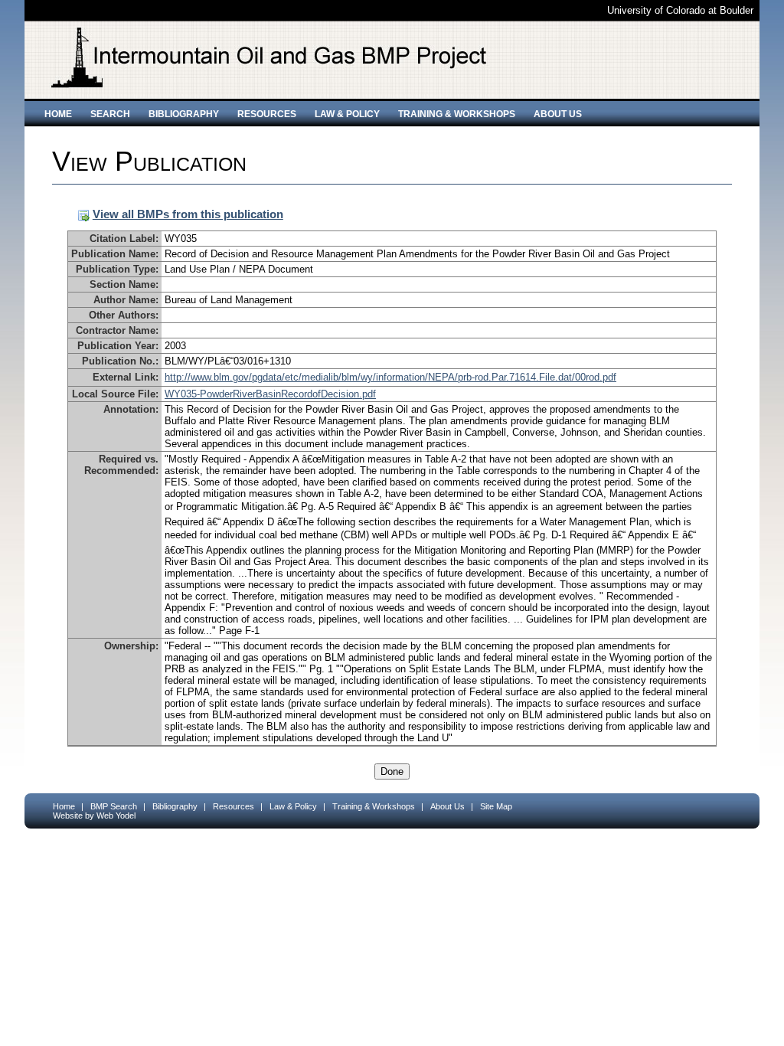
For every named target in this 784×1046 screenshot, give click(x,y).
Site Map (496, 806)
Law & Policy (347, 114)
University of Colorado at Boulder (680, 10)
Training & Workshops (456, 114)
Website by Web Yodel (94, 815)
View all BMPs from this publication (188, 214)
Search (110, 114)
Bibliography (184, 114)
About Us (558, 114)
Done (392, 771)
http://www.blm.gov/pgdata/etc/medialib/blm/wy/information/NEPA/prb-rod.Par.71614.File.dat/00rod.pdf (390, 377)
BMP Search (113, 806)
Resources (266, 114)
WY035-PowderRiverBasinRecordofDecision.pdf (270, 394)
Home (58, 114)
